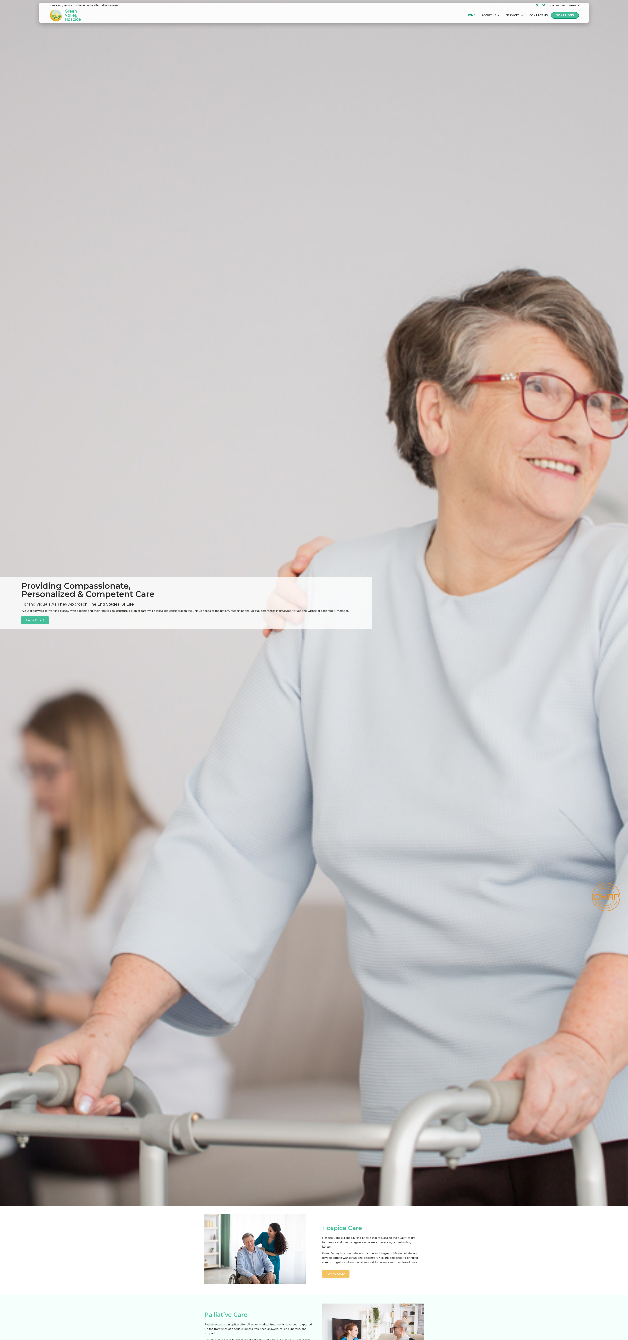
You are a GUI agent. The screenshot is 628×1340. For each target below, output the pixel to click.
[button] (35, 620)
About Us (489, 15)
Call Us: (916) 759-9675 (564, 5)
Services (513, 15)
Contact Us (538, 15)
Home (471, 15)
